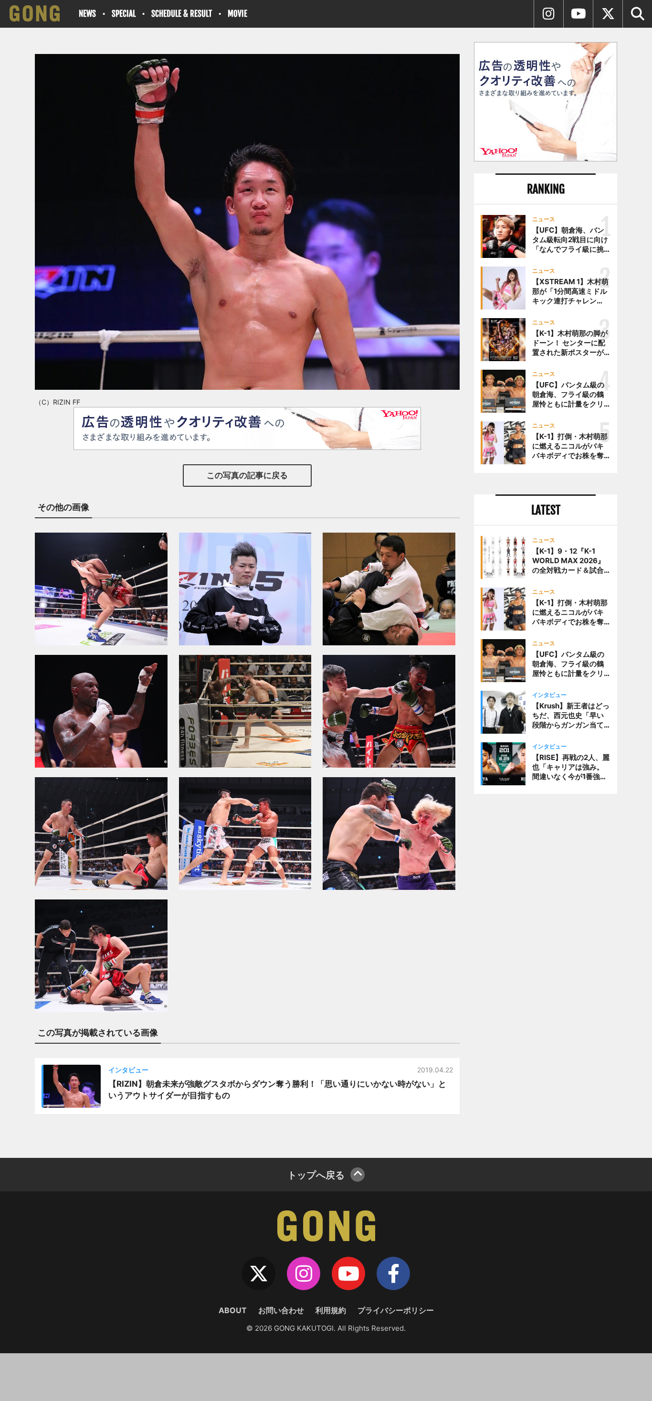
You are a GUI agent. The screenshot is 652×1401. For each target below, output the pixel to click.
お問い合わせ (281, 1310)
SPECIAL (124, 14)
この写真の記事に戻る (247, 475)
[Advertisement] (545, 958)
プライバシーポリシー (396, 1310)
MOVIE (237, 14)
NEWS (87, 14)
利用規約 (330, 1310)
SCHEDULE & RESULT (181, 14)
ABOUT (233, 1310)
